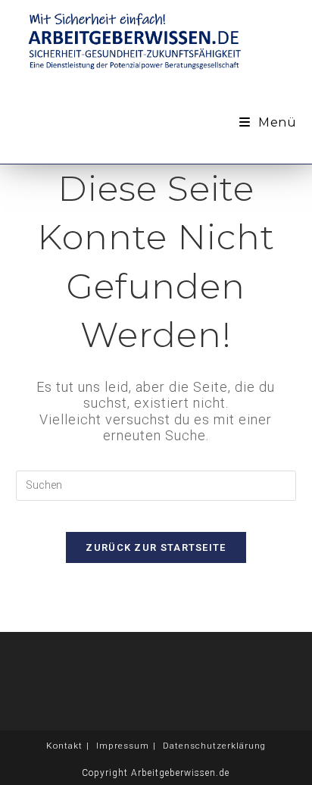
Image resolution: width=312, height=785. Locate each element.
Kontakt (64, 745)
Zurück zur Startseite (156, 547)
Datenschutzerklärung (214, 745)
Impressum (122, 745)
